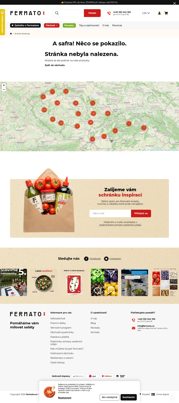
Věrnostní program (60, 327)
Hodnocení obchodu (62, 353)
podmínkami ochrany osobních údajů (120, 225)
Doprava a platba (59, 337)
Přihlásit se (141, 213)
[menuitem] (25, 25)
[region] (89, 116)
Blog (93, 323)
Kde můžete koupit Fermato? (66, 348)
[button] (144, 128)
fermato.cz (92, 259)
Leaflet (143, 150)
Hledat (92, 13)
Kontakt (95, 332)
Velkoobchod (57, 318)
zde (67, 392)
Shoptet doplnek (171, 150)
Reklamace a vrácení (61, 358)
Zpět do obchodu (55, 65)
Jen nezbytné (109, 397)
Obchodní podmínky (62, 332)
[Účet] (159, 13)
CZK (144, 13)
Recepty (95, 327)
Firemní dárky (58, 323)
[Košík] (166, 13)
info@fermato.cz (152, 328)
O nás (94, 318)
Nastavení (64, 397)
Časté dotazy (57, 362)
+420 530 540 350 (146, 320)
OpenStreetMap (156, 150)
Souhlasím (129, 397)
